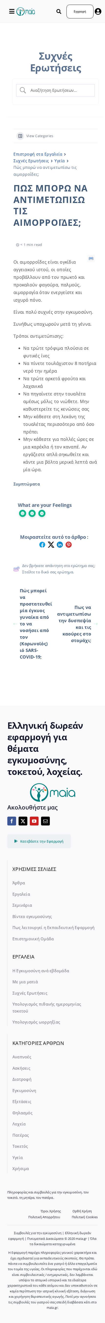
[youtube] (34, 821)
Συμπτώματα (26, 484)
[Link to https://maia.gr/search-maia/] (58, 11)
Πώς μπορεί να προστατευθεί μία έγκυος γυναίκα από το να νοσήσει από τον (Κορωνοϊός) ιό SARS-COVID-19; (36, 624)
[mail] (45, 821)
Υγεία (59, 160)
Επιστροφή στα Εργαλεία (37, 154)
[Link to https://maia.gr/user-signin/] (98, 11)
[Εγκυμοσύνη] (25, 9)
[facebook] (11, 821)
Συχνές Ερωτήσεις (31, 160)
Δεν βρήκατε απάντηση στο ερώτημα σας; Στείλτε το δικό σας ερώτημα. (58, 568)
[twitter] (23, 821)
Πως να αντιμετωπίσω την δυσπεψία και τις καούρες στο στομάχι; (74, 623)
